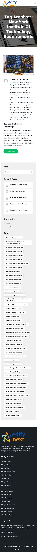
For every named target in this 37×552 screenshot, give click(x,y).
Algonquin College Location (13, 251)
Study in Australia (6, 475)
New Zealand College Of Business (15, 348)
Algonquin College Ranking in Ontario (16, 263)
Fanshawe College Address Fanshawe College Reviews (16, 300)
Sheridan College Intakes (13, 403)
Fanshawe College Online (12, 320)
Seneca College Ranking (12, 371)
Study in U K (5, 478)
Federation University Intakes (14, 328)
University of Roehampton (18, 184)
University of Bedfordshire (18, 210)
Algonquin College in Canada (14, 247)
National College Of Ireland (13, 344)
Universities (27, 82)
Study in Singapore (7, 482)
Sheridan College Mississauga (14, 407)
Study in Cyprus (6, 485)
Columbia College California (13, 275)
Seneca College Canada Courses (15, 356)
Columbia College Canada (13, 279)
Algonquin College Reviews (13, 267)
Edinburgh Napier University (19, 197)
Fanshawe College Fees (12, 316)
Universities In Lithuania (12, 415)
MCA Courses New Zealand (13, 340)
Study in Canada (6, 461)
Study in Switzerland (7, 508)
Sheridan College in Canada (13, 399)
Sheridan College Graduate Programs (16, 395)
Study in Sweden (6, 511)
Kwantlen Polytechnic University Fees (16, 336)
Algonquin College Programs (14, 255)
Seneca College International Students (17, 368)
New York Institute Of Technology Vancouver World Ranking (21, 117)
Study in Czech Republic (8, 505)
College (21, 82)
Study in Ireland (6, 501)
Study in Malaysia (6, 498)
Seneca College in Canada (13, 364)
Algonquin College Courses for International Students (14, 242)
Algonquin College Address (13, 237)
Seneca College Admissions (13, 352)
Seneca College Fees (11, 360)
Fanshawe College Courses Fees (15, 312)
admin (14, 82)
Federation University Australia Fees (16, 324)
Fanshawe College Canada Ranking (15, 304)
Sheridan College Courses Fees (14, 391)
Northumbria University (17, 191)
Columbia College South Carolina (15, 295)
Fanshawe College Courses (13, 308)
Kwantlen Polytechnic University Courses (17, 332)
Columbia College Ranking (13, 291)
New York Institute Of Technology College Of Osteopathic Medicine (21, 97)
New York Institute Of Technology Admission (21, 90)
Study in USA (5, 468)
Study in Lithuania (7, 491)
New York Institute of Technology (13, 125)
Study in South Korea (7, 515)
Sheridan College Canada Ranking (15, 387)
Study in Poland (6, 494)
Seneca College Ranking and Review (16, 375)
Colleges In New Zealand (12, 271)
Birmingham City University (18, 204)
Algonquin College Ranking (13, 259)
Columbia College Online (12, 287)
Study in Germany (6, 465)
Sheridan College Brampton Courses (16, 383)
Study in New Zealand (12, 411)
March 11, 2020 (24, 79)
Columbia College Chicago (13, 283)
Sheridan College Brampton (13, 379)
